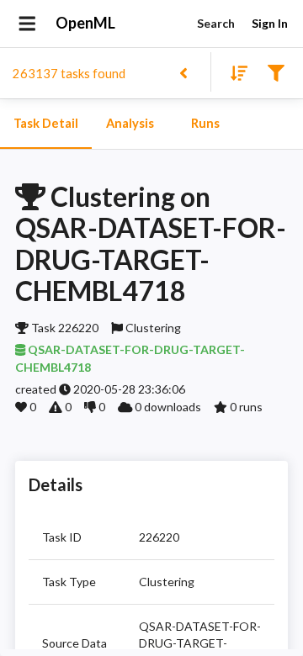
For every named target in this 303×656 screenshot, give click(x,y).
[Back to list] (183, 72)
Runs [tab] (205, 123)
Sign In (270, 23)
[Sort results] (234, 72)
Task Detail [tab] (45, 123)
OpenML (85, 22)
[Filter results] (276, 72)
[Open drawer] (27, 23)
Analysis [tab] (130, 123)
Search (216, 23)
